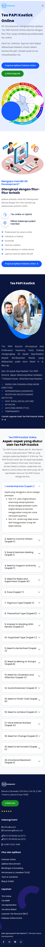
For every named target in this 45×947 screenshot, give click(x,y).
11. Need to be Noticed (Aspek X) (20, 649)
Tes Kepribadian (9, 905)
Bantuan (11, 803)
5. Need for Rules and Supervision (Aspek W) (17, 580)
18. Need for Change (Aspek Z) (21, 736)
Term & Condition (9, 877)
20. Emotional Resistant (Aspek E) (18, 761)
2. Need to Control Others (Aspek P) (18, 540)
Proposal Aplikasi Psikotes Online (20, 65)
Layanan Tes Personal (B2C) (14, 913)
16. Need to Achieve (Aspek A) (21, 712)
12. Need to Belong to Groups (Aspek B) (20, 663)
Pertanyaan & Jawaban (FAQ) (15, 872)
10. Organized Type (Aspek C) (21, 637)
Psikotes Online (8, 859)
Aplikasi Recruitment (11, 864)
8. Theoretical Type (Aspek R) (21, 613)
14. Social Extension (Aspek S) (21, 687)
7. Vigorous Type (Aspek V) (19, 602)
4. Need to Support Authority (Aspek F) (20, 567)
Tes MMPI (5, 900)
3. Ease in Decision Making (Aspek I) (19, 553)
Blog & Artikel (7, 881)
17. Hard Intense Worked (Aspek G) (18, 724)
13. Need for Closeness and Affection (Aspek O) (19, 676)
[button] (42, 5)
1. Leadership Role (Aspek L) (20, 486)
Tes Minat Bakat (9, 909)
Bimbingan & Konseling (12, 868)
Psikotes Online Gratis (11, 918)
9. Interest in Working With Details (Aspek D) (19, 625)
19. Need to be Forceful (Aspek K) (21, 748)
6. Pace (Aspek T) (14, 592)
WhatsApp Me (13, 73)
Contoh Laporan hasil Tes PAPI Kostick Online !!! (22, 418)
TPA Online (6, 896)
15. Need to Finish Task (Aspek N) (21, 700)
